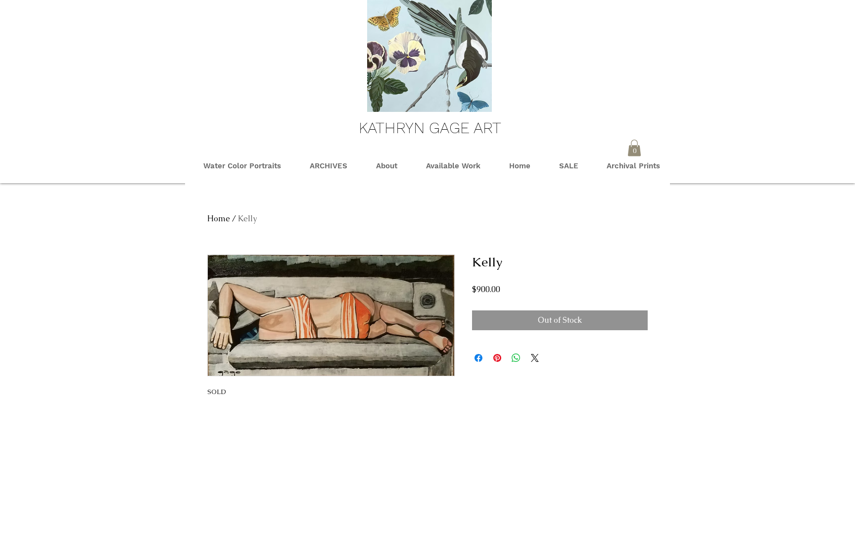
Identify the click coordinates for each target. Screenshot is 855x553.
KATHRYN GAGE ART (430, 127)
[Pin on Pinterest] (497, 358)
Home (218, 218)
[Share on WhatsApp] (516, 358)
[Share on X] (535, 358)
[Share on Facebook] (478, 358)
